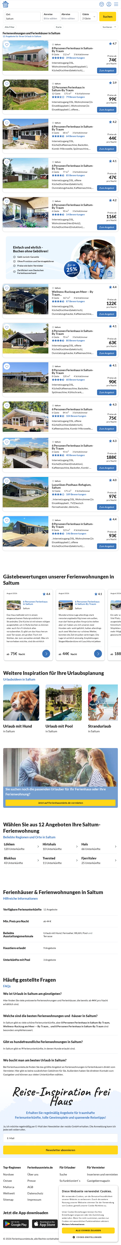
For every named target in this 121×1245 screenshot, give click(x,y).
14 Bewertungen (75, 214)
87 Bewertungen (75, 301)
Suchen (107, 16)
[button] (117, 4)
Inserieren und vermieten (102, 1174)
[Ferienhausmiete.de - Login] (109, 4)
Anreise (48, 14)
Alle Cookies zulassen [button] (88, 1230)
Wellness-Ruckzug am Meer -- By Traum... (26, 1026)
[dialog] (88, 1214)
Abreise (65, 14)
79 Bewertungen (75, 96)
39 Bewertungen (75, 57)
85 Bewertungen (75, 175)
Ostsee (7, 1180)
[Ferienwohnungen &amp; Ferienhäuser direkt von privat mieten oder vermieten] (5, 4)
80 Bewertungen (75, 340)
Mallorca (8, 1187)
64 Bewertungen (75, 136)
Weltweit (9, 1193)
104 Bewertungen (76, 416)
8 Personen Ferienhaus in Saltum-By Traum (85, 1022)
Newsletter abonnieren (60, 1150)
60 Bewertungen (75, 379)
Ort (8, 14)
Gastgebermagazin (98, 1180)
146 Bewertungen (76, 533)
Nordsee (8, 1174)
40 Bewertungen (75, 455)
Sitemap (8, 1199)
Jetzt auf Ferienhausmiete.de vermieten (60, 802)
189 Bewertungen (76, 494)
